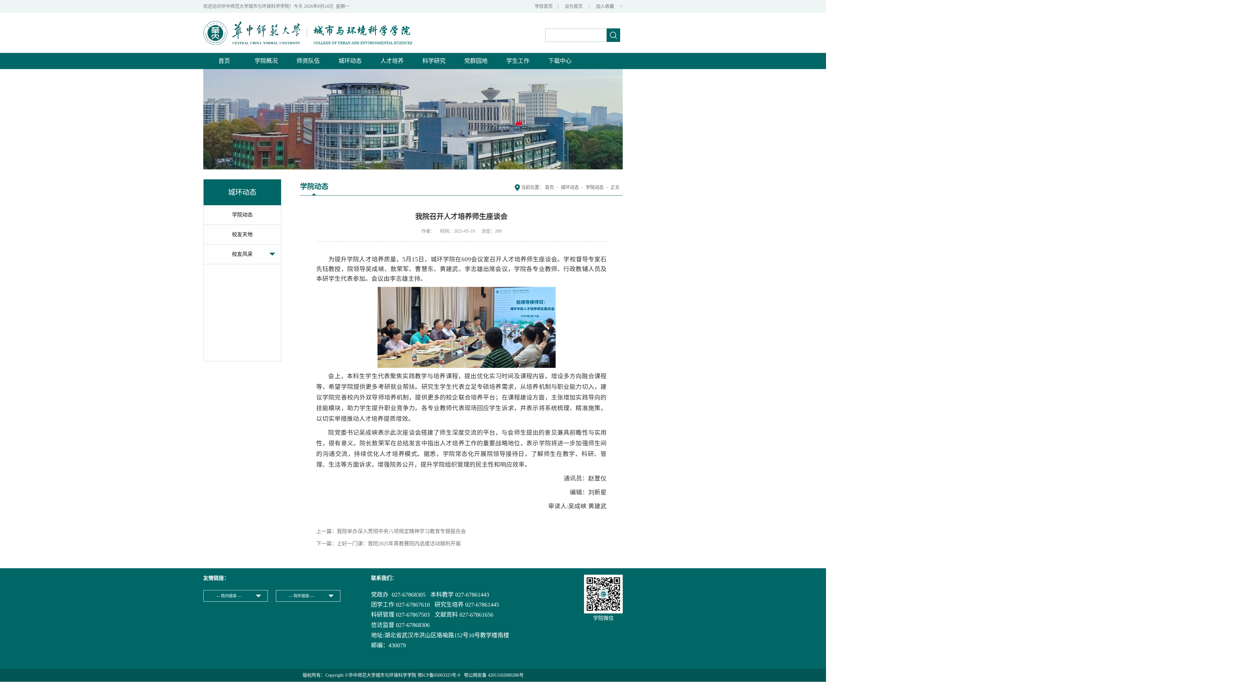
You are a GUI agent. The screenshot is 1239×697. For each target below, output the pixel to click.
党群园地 (476, 61)
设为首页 (574, 6)
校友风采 (242, 254)
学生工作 (517, 61)
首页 (224, 61)
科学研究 (434, 61)
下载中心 (559, 61)
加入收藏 (605, 6)
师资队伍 (308, 61)
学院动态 (242, 214)
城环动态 (350, 61)
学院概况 (266, 61)
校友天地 (242, 234)
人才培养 (392, 61)
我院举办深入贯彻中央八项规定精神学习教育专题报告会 (401, 531)
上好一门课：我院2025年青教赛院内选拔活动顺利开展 (399, 543)
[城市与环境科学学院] (307, 24)
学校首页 (544, 6)
